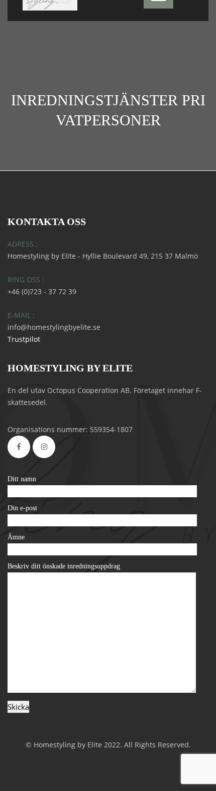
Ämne (16, 537)
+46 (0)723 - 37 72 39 (42, 291)
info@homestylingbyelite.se (54, 327)
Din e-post (22, 508)
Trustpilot (24, 339)
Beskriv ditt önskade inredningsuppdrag (64, 566)
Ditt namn (22, 479)
